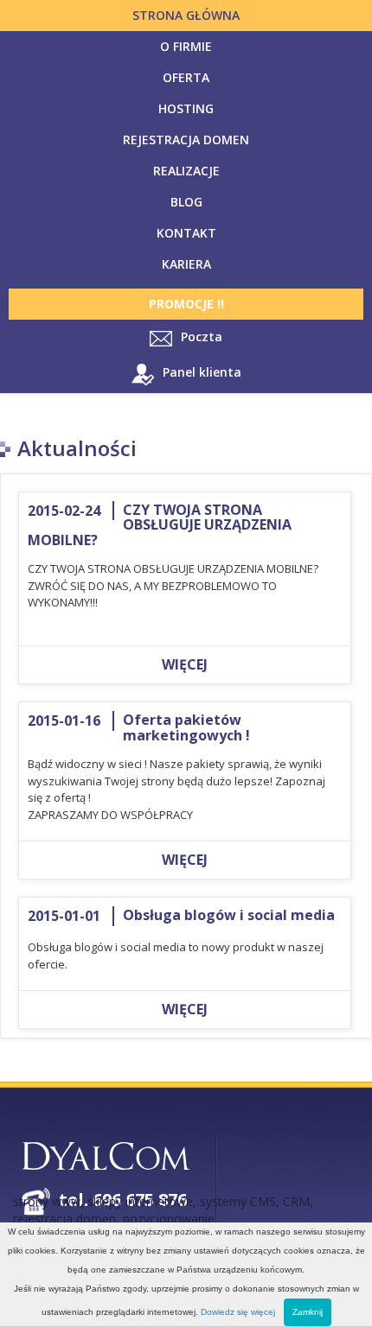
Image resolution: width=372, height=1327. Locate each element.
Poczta (201, 336)
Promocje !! (186, 303)
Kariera (186, 264)
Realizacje (186, 170)
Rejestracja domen (186, 139)
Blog (186, 202)
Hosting (186, 108)
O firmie (186, 46)
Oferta (186, 77)
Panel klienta (202, 373)
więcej (185, 664)
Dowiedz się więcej (238, 1312)
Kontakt (186, 233)
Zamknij (307, 1312)
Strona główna (186, 15)
